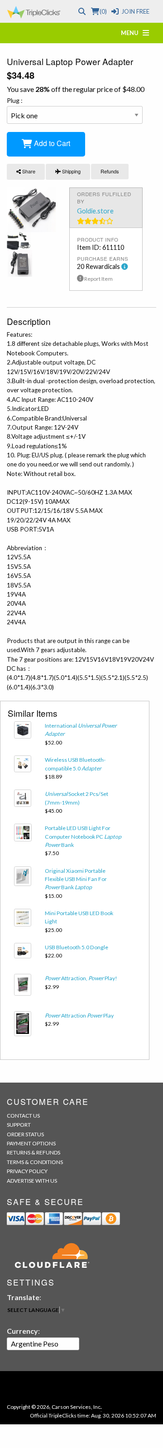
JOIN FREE (135, 11)
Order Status (25, 1134)
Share (28, 171)
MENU (132, 32)
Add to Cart (51, 143)
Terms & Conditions (35, 1162)
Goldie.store (95, 211)
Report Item (98, 278)
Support (19, 1124)
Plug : (15, 100)
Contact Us (23, 1115)
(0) (103, 11)
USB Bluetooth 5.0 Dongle (76, 947)
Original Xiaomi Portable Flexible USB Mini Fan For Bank (76, 879)
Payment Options (31, 1143)
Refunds (110, 171)
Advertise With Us (32, 1180)
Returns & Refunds (33, 1152)
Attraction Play (79, 1015)
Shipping (71, 171)
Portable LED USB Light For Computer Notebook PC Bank (83, 836)
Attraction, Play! (81, 978)
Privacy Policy (27, 1171)
